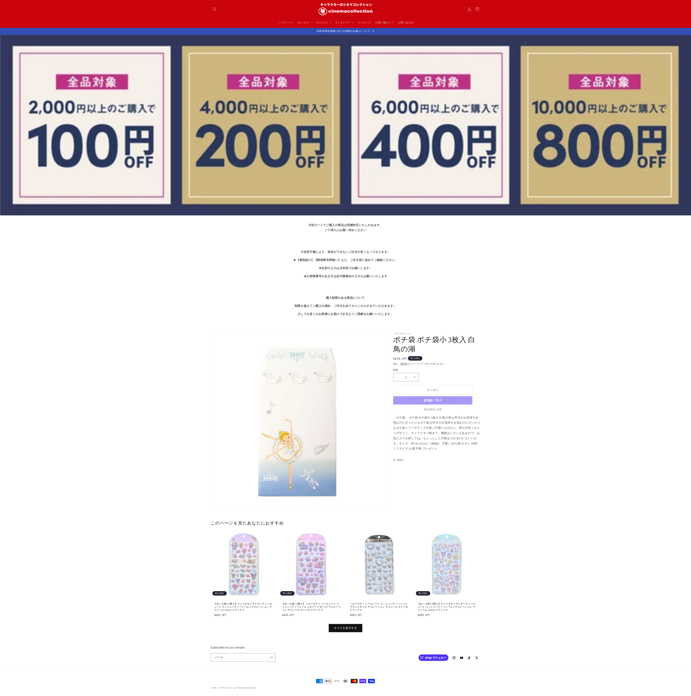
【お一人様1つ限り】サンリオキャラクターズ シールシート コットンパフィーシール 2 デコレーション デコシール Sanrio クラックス (243, 606)
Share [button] (400, 459)
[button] (214, 9)
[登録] (271, 657)
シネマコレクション (227, 687)
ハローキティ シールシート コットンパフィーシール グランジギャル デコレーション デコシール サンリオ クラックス (379, 606)
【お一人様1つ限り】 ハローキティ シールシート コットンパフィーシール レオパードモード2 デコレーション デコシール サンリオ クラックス (311, 606)
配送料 (404, 363)
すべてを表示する (345, 628)
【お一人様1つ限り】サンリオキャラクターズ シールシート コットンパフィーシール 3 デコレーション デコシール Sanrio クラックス (447, 606)
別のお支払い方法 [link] (433, 409)
